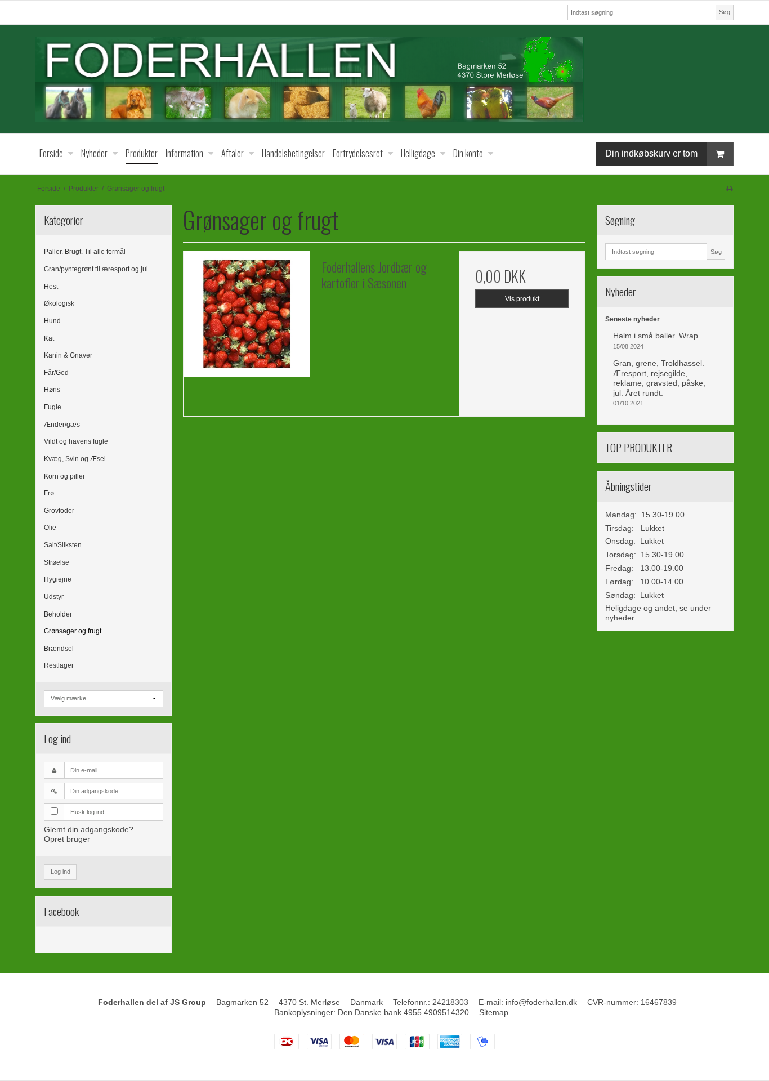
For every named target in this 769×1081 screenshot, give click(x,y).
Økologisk (59, 303)
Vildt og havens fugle (76, 441)
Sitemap (493, 1012)
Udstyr (54, 597)
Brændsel (59, 649)
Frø (49, 493)
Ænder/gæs (62, 424)
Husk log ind (87, 811)
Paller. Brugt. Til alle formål (85, 252)
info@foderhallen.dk (541, 1002)
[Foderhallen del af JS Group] (384, 79)
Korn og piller (64, 476)
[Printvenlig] (729, 189)
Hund (52, 321)
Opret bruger (67, 838)
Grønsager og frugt (72, 631)
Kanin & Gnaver (68, 355)
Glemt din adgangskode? (88, 829)
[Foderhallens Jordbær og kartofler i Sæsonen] (247, 314)
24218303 (450, 1002)
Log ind (60, 871)
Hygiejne (57, 579)
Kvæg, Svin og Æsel (75, 459)
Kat (49, 338)
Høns (52, 390)
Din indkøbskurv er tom (651, 153)
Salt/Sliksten (63, 545)
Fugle (52, 407)
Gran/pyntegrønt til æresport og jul (96, 269)
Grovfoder (59, 511)
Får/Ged (56, 373)
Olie (50, 527)
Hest (51, 287)
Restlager (59, 665)
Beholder (58, 614)
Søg (724, 11)
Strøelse (56, 562)
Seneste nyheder (632, 319)
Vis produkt (522, 299)
